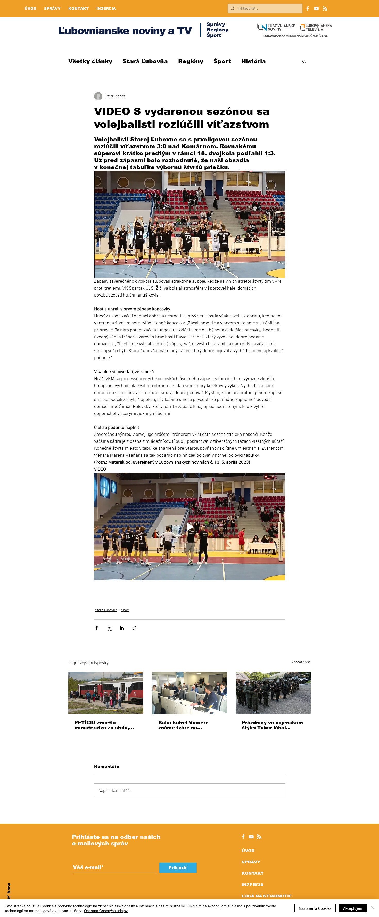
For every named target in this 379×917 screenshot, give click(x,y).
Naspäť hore (8, 898)
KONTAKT (253, 873)
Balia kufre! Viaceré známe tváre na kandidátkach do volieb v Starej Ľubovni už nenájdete (187, 725)
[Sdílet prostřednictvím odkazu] (134, 628)
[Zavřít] (373, 908)
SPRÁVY (251, 862)
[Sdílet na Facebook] (96, 628)
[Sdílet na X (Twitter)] (109, 628)
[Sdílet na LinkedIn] (121, 628)
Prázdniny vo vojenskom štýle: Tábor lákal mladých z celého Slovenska (272, 725)
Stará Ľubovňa (145, 61)
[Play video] (189, 526)
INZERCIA (252, 884)
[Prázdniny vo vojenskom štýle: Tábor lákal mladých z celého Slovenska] (273, 693)
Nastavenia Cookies (315, 908)
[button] (304, 61)
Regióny (190, 61)
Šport (222, 61)
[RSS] (325, 8)
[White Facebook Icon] (243, 837)
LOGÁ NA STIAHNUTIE (267, 896)
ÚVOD (248, 850)
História (253, 61)
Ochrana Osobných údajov (106, 910)
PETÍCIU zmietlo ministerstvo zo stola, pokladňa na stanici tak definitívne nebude (104, 725)
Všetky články (90, 61)
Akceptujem (352, 908)
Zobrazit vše (301, 662)
